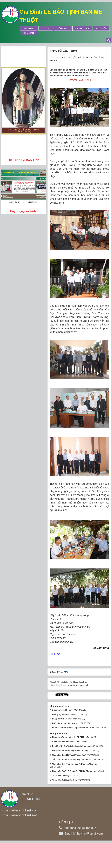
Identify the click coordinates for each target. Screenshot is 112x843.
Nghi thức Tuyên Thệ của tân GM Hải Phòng (72, 771)
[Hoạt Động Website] (23, 185)
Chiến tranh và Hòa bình (63, 741)
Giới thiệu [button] (28, 28)
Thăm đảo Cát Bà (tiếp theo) (64, 780)
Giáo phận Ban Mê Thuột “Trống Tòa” (69, 754)
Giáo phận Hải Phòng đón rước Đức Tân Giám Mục (75, 763)
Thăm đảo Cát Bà (60, 775)
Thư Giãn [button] (29, 32)
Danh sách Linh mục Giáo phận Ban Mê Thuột (73, 727)
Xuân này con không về (63, 709)
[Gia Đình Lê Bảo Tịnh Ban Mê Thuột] (10, 14)
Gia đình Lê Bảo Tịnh (23, 160)
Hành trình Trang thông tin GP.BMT (68, 737)
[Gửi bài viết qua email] (96, 63)
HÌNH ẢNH (56, 653)
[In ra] (101, 63)
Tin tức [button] (46, 28)
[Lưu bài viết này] (106, 63)
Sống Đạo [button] (62, 28)
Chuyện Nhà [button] (82, 28)
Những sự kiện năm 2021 (63, 714)
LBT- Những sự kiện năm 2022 (65, 723)
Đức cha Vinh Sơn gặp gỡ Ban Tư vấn (69, 750)
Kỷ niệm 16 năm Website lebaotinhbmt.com (72, 746)
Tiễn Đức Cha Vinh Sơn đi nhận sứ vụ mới (71, 759)
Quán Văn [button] (101, 28)
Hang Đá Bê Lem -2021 (62, 718)
